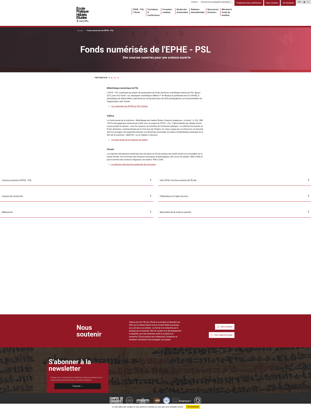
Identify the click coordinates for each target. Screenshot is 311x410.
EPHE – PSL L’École (138, 10)
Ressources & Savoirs (213, 10)
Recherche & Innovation (182, 10)
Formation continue (167, 10)
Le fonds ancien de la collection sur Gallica (129, 140)
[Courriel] (118, 77)
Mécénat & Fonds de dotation (227, 12)
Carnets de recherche (12, 196)
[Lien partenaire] (116, 400)
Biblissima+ (7, 212)
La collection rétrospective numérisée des (133, 164)
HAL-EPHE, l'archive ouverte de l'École (178, 180)
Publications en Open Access (174, 196)
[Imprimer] (115, 77)
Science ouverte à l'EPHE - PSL (17, 180)
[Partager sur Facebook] (109, 77)
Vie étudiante (288, 3)
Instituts (194, 2)
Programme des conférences (248, 3)
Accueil (80, 30)
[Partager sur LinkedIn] (111, 77)
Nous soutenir (272, 3)
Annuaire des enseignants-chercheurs (215, 2)
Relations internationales (198, 10)
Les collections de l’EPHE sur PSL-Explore (129, 106)
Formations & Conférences (153, 12)
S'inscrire (76, 386)
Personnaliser (193, 407)
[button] (308, 2)
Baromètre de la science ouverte (175, 212)
